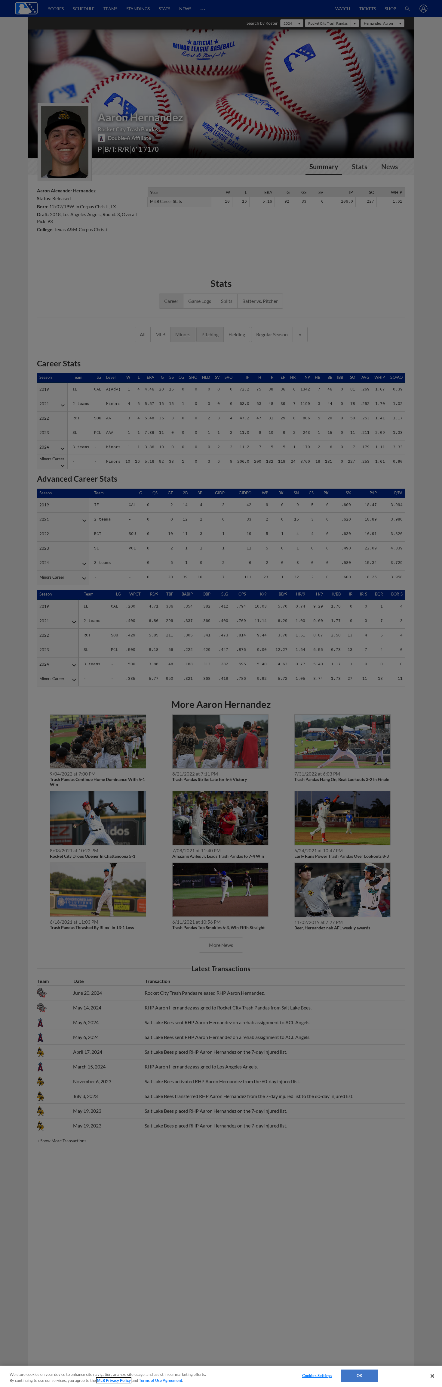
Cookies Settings (317, 1375)
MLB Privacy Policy (114, 1380)
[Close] (432, 1375)
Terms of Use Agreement (160, 1380)
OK (359, 1375)
